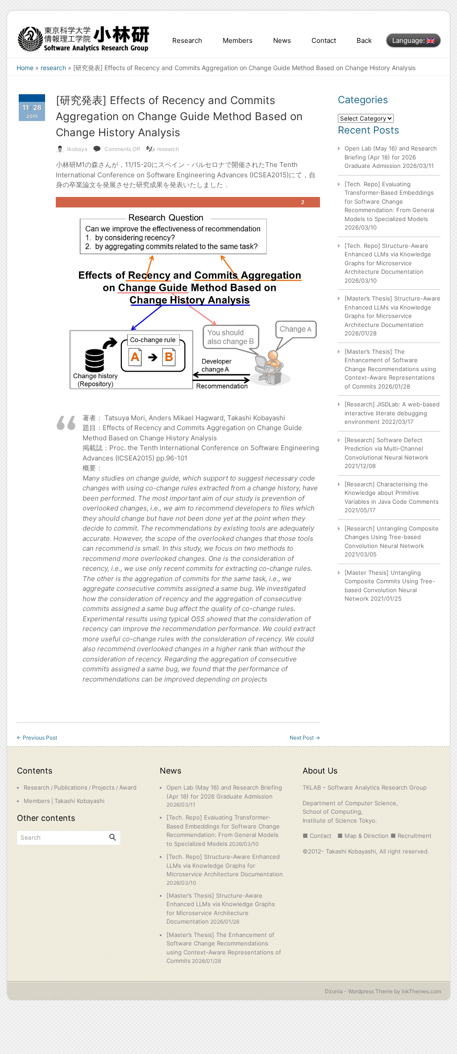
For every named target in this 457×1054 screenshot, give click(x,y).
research (53, 67)
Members (238, 40)
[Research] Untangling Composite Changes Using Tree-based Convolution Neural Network (392, 537)
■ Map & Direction (363, 835)
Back (364, 40)
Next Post (305, 737)
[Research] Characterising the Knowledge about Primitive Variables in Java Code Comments (392, 493)
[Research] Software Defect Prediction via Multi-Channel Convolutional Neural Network (386, 448)
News (282, 40)
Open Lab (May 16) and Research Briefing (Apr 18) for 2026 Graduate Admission (391, 157)
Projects (103, 787)
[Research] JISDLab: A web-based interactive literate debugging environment (392, 413)
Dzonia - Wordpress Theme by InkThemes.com (383, 991)
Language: (409, 40)
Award (128, 787)
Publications (70, 787)
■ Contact (317, 835)
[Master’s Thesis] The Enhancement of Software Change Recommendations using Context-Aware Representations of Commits (390, 369)
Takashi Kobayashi (79, 800)
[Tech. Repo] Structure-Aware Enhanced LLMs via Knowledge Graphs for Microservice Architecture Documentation (224, 865)
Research (187, 40)
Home (25, 67)
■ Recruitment (411, 835)
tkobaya (77, 149)
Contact (324, 40)
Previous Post (37, 737)
